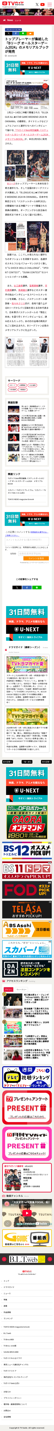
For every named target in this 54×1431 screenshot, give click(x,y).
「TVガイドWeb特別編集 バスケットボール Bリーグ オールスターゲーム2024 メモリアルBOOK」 (27, 134)
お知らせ (7, 1391)
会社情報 (7, 1416)
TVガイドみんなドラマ (13, 1358)
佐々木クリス (18, 303)
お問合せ (7, 1410)
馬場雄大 (22, 290)
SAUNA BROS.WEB (11, 1352)
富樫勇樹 (33, 285)
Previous (4, 1259)
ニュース (7, 1293)
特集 (5, 1299)
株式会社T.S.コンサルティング (16, 1377)
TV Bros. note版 (10, 1345)
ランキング (8, 1318)
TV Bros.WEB (9, 1339)
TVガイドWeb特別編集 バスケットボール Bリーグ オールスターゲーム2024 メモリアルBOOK (26, 481)
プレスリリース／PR (13, 29)
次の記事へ (46, 761)
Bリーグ (11, 183)
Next (50, 1259)
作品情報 (7, 1312)
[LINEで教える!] (23, 33)
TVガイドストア (10, 1370)
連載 (5, 1306)
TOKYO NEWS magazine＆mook (21, 499)
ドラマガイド (9, 1287)
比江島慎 (18, 285)
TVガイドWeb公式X (11, 1383)
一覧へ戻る (27, 761)
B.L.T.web (7, 1333)
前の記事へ (7, 761)
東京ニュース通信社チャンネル (16, 1364)
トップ (6, 1281)
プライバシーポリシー (13, 1398)
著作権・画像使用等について (15, 1404)
